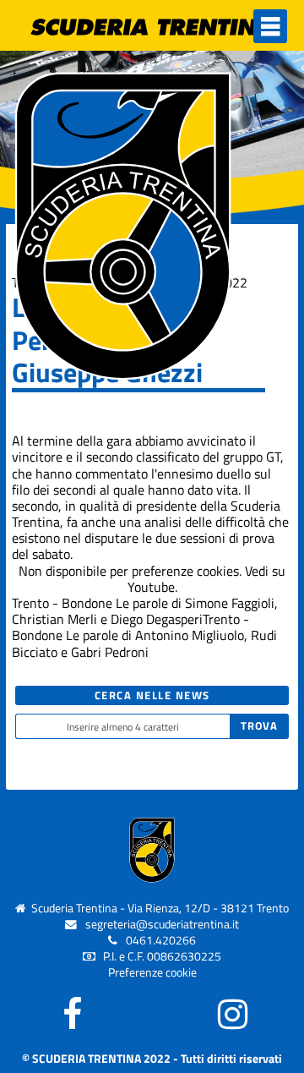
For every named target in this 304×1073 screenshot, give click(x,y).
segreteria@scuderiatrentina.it (162, 924)
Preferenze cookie (152, 972)
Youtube (151, 587)
